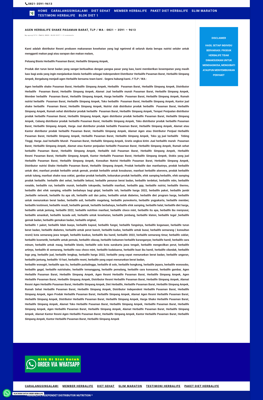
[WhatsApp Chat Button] (7, 393)
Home (43, 11)
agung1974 (32, 35)
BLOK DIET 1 (88, 16)
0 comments (68, 35)
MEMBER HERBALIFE (130, 11)
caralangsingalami (69, 11)
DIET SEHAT (101, 11)
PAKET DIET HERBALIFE (169, 11)
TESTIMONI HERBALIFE (56, 16)
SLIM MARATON (204, 11)
